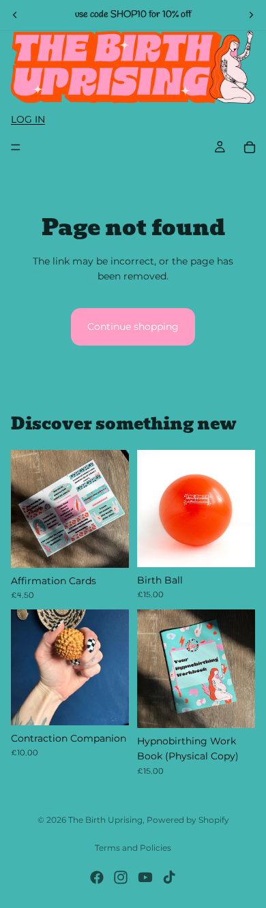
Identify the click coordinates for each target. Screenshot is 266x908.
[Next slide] (251, 15)
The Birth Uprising (105, 820)
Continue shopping (133, 326)
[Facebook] (97, 877)
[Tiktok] (169, 877)
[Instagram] (121, 877)
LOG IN (28, 119)
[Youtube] (145, 877)
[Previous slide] (15, 15)
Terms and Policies (133, 848)
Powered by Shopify (188, 820)
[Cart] (250, 147)
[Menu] (15, 148)
